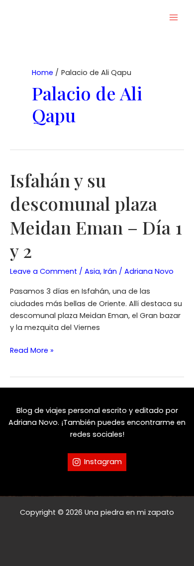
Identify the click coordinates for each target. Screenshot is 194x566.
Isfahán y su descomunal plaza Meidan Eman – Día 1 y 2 (96, 215)
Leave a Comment (43, 271)
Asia (92, 271)
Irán (110, 271)
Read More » (32, 350)
